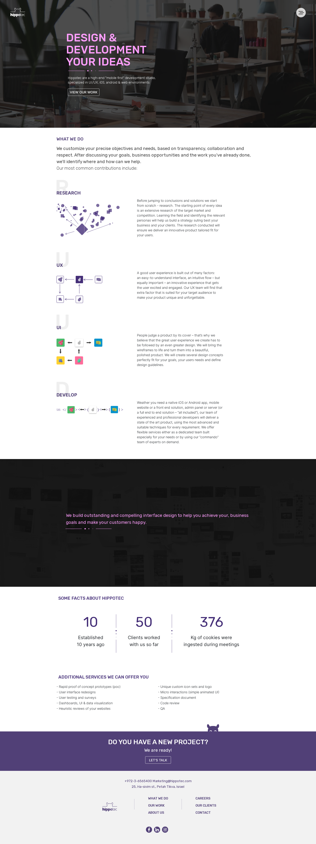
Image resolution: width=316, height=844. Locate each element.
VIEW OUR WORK (83, 92)
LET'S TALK (158, 760)
